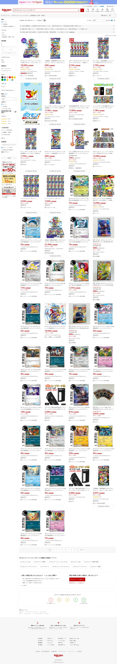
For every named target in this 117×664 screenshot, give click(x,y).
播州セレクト (73, 75)
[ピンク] (7, 77)
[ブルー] (5, 80)
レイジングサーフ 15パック (52, 198)
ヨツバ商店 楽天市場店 (51, 75)
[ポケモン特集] (31, 104)
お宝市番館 (97, 256)
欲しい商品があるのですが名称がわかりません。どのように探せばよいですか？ (41, 578)
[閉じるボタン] (113, 26)
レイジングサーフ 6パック (28, 198)
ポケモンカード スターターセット (61, 566)
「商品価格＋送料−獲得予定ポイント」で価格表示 (30, 20)
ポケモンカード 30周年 (40, 561)
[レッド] (10, 77)
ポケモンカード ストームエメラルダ (58, 561)
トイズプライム (98, 166)
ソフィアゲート (98, 75)
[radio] (1, 22)
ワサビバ (96, 422)
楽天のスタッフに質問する (77, 579)
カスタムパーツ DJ (26, 207)
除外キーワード (5, 152)
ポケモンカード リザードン (80, 566)
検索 (9, 53)
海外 (6, 94)
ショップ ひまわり (50, 164)
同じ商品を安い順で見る (31, 78)
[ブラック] (2, 77)
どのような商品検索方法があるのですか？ (32, 580)
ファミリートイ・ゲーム (32, 611)
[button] (111, 6)
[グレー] (5, 77)
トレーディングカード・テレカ (41, 613)
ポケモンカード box (25, 561)
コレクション (27, 613)
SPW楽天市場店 (50, 253)
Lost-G (47, 420)
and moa (24, 164)
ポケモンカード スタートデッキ (28, 566)
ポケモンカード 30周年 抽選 (91, 561)
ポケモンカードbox (76, 561)
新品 (2, 60)
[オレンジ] (12, 77)
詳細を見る (72, 32)
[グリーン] (2, 80)
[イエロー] (15, 77)
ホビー (21, 613)
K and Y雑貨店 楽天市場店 (76, 119)
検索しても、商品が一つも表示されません (32, 582)
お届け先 (3, 96)
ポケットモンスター (6, 68)
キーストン (97, 213)
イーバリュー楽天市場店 (27, 75)
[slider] (1, 46)
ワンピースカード (44, 566)
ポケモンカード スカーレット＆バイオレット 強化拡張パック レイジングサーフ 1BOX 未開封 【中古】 (55, 328)
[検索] (82, 10)
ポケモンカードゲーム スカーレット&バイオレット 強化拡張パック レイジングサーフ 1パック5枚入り (55, 153)
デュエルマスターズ (6, 70)
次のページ (82, 549)
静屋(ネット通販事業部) (75, 168)
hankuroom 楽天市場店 (51, 120)
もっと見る (23, 585)
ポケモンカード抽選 (95, 566)
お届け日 (3, 102)
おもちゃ (21, 611)
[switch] (15, 111)
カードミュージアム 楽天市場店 (77, 209)
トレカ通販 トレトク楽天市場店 (53, 337)
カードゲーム (43, 611)
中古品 (2, 62)
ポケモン (3, 86)
